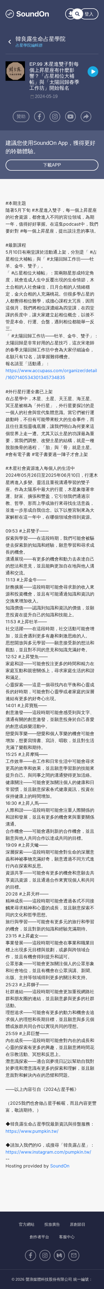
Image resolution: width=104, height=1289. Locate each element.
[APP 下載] (70, 13)
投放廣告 (52, 1224)
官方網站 (26, 1224)
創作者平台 (39, 1237)
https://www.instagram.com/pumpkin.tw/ (48, 1152)
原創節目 (77, 1224)
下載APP (52, 165)
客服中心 (67, 1237)
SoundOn (59, 1166)
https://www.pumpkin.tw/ (32, 1131)
